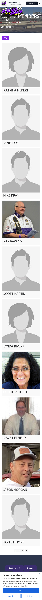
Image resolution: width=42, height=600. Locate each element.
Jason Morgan (15, 490)
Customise (10, 596)
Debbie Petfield (15, 392)
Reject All (30, 596)
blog (5, 38)
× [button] (39, 3)
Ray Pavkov (12, 241)
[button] (30, 15)
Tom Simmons (13, 542)
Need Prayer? (14, 568)
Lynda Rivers (13, 346)
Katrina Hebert (15, 90)
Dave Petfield (14, 438)
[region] (21, 586)
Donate (30, 568)
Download (32, 3)
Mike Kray (11, 195)
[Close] (40, 574)
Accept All (21, 590)
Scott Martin (14, 294)
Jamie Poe (11, 143)
